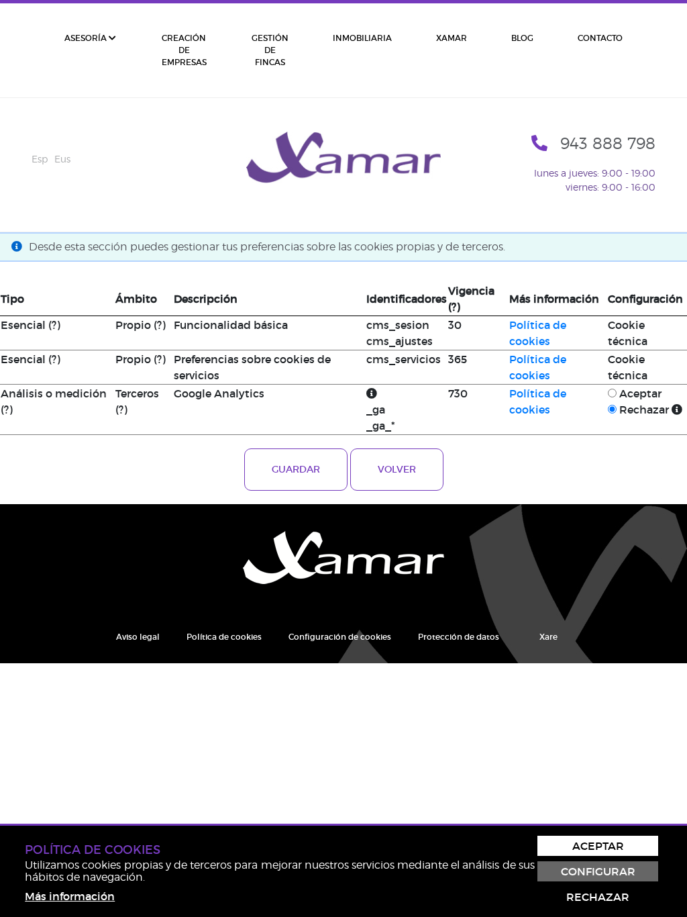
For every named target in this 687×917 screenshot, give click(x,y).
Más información (70, 896)
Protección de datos (458, 637)
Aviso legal (138, 637)
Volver (397, 469)
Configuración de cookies (339, 637)
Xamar (451, 38)
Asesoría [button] (86, 38)
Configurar (598, 871)
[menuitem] (90, 50)
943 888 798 (607, 143)
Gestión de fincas (270, 50)
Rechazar (644, 409)
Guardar (296, 469)
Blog (522, 38)
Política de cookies (224, 637)
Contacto (600, 38)
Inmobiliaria (362, 38)
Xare (548, 637)
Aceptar (640, 393)
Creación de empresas (184, 50)
